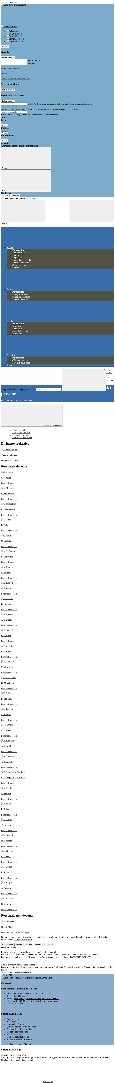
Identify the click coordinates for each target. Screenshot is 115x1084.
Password (32, 63)
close (4, 223)
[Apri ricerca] (92, 211)
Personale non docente (22, 437)
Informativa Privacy (15, 1024)
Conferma (15, 196)
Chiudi (4, 125)
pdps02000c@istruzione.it (36, 998)
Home (109, 370)
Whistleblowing (14, 1034)
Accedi (5, 46)
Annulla (5, 196)
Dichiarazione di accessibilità (19, 1029)
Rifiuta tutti (24, 945)
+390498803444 (18, 996)
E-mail (31, 104)
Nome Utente (34, 60)
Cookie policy (13, 1019)
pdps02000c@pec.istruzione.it (36, 1001)
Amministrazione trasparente (19, 1039)
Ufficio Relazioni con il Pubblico (21, 1027)
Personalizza (7, 945)
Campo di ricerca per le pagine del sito (18, 389)
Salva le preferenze (23, 973)
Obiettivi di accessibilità (17, 1032)
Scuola (109, 372)
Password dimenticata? (11, 68)
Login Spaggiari (73, 109)
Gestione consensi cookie (18, 1037)
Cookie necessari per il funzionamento (18, 965)
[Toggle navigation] (23, 211)
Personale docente (20, 435)
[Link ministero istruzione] (13, 5)
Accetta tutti (44, 945)
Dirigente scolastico (21, 432)
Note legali (11, 1021)
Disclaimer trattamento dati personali (17, 1060)
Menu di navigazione (53, 425)
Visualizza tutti (18, 430)
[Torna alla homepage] (57, 198)
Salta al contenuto (9, 2)
